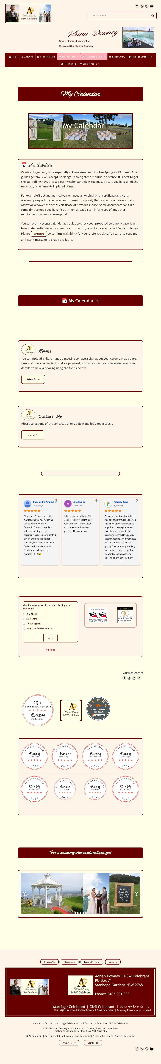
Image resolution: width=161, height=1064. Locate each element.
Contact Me (38, 233)
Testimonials (70, 63)
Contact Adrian (90, 63)
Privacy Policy (69, 1042)
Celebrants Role (47, 56)
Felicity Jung (121, 501)
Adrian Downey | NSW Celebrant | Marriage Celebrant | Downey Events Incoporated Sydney (28, 13)
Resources (69, 961)
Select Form (33, 379)
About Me (28, 56)
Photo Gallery (118, 56)
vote (50, 637)
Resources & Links (93, 56)
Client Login (93, 1042)
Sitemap (113, 961)
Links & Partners (91, 961)
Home (15, 56)
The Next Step (68, 56)
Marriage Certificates (142, 56)
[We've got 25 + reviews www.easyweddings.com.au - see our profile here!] (38, 710)
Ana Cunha (79, 501)
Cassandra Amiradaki (44, 501)
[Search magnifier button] (153, 15)
